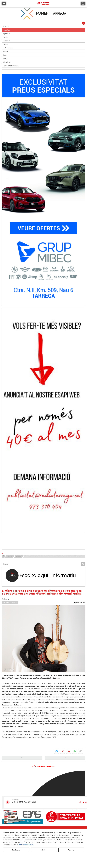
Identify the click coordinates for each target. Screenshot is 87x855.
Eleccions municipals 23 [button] (11, 65)
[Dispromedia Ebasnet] (22, 742)
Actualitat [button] (6, 30)
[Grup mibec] (43, 188)
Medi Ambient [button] (7, 48)
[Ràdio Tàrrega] (64, 742)
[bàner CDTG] (43, 382)
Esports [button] (5, 44)
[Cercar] (83, 490)
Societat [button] (5, 58)
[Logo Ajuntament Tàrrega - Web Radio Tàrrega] (23, 761)
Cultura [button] (5, 37)
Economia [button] (6, 41)
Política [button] (5, 51)
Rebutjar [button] (43, 850)
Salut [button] (4, 55)
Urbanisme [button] (6, 62)
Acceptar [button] (71, 850)
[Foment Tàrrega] (43, 13)
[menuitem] (39, 765)
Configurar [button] (16, 850)
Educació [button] (6, 26)
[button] (83, 24)
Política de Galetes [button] (26, 844)
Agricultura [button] (7, 34)
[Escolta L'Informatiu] (43, 501)
